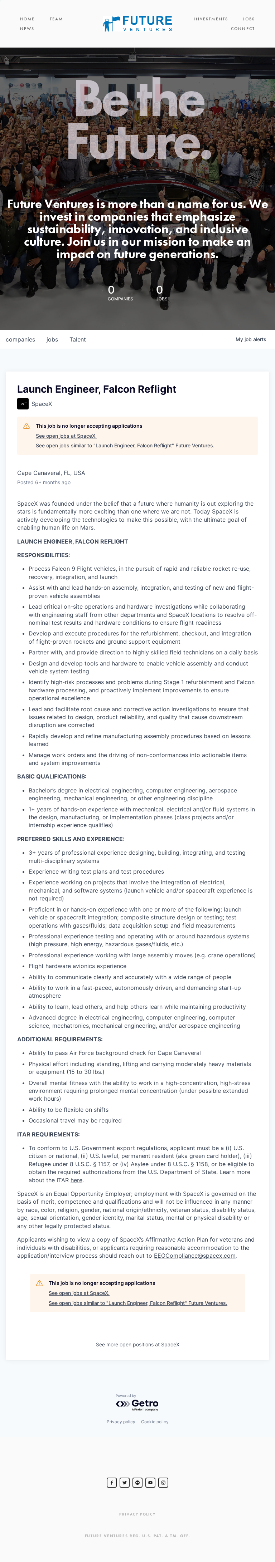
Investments (211, 19)
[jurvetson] (137, 1483)
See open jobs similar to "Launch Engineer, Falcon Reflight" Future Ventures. (125, 445)
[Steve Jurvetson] (112, 1483)
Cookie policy (155, 1421)
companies (20, 339)
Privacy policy (121, 1421)
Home (27, 19)
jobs (52, 339)
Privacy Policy (137, 1514)
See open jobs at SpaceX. (66, 436)
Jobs (249, 19)
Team (56, 19)
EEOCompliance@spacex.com (195, 1255)
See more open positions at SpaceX (137, 1344)
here (76, 1180)
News (27, 28)
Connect (243, 28)
